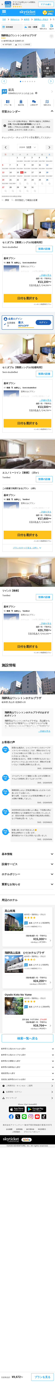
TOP (4, 19)
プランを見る (42, 1377)
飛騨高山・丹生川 (41, 19)
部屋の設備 (44, 249)
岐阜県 (26, 19)
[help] (36, 93)
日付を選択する (27, 298)
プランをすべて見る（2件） (26, 548)
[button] (20, 160)
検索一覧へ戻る (27, 1038)
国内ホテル (15, 19)
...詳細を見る (45, 275)
